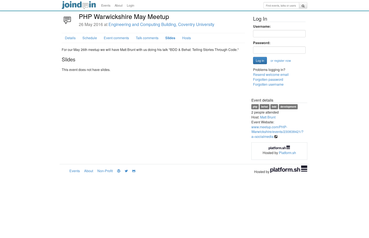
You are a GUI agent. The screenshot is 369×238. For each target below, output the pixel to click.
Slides (170, 37)
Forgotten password (268, 79)
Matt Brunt (267, 117)
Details (70, 37)
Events (105, 5)
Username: (262, 26)
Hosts (186, 37)
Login (130, 5)
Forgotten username (268, 84)
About (119, 5)
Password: (261, 42)
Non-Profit (105, 170)
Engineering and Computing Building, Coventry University (161, 24)
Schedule (89, 37)
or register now (281, 60)
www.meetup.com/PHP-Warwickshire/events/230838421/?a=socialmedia (277, 131)
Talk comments (147, 37)
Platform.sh (287, 152)
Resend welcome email (271, 74)
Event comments (116, 37)
